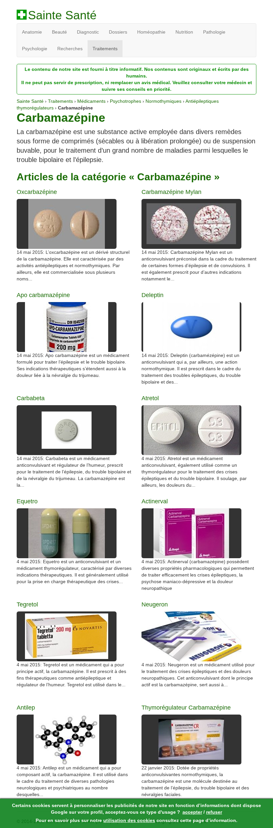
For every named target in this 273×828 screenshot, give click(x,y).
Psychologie (34, 48)
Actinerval (154, 501)
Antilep (26, 708)
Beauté (59, 32)
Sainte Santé (62, 15)
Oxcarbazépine (37, 192)
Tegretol (27, 604)
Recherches (70, 48)
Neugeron (154, 604)
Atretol (150, 398)
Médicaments (91, 101)
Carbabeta (31, 398)
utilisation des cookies (129, 820)
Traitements (105, 48)
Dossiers (118, 32)
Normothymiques (163, 101)
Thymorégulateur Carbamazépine (186, 708)
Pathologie (214, 32)
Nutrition (184, 32)
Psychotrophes (125, 101)
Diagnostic (88, 32)
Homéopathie (151, 32)
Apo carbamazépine (43, 295)
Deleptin (152, 295)
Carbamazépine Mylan (171, 192)
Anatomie (32, 32)
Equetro (27, 501)
